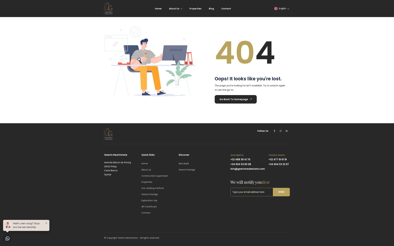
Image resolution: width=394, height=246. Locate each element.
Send (281, 192)
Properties (146, 182)
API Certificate (149, 206)
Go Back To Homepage (233, 99)
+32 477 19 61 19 (278, 159)
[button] (281, 8)
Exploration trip (149, 200)
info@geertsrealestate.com (247, 168)
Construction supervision (154, 175)
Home (144, 163)
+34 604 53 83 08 (240, 164)
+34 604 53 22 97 (279, 164)
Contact (146, 212)
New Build (184, 163)
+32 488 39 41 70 (240, 159)
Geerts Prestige (149, 194)
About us (146, 169)
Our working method (152, 188)
